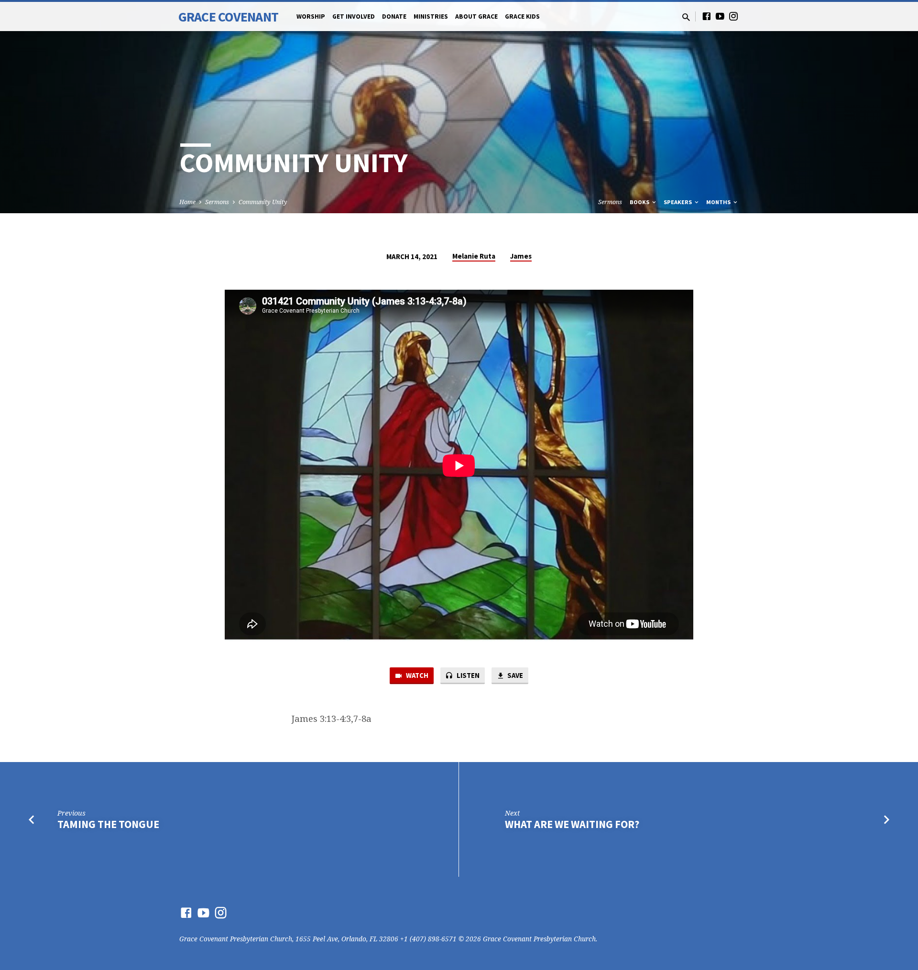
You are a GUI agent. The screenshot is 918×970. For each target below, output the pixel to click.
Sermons (217, 202)
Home (187, 202)
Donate (394, 16)
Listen (467, 675)
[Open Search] (686, 17)
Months (719, 202)
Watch (416, 675)
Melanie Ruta (473, 256)
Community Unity (263, 202)
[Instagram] (733, 16)
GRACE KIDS (522, 16)
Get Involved (353, 16)
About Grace (476, 16)
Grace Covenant (228, 16)
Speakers (678, 202)
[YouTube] (720, 16)
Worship (310, 16)
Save (514, 675)
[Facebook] (706, 16)
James (521, 256)
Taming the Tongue (108, 824)
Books (640, 202)
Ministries (431, 16)
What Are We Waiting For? (572, 824)
